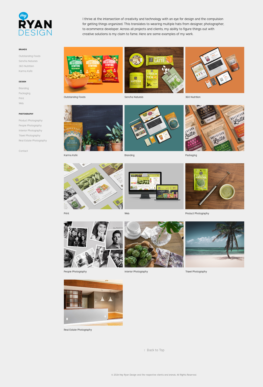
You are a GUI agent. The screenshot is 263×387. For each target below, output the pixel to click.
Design (22, 81)
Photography (26, 114)
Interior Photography (30, 130)
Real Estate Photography (33, 140)
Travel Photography (29, 135)
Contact (23, 151)
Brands (23, 49)
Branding (24, 88)
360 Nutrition (26, 66)
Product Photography (31, 120)
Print (21, 98)
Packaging (24, 93)
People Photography (30, 125)
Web (21, 103)
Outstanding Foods (29, 56)
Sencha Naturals (28, 61)
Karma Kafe (26, 71)
